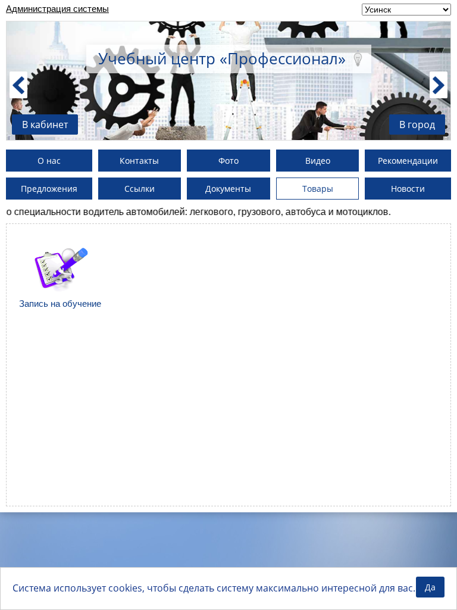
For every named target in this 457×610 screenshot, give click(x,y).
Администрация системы (57, 9)
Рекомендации (408, 160)
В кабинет (45, 124)
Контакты (139, 160)
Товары (317, 188)
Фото (228, 160)
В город (417, 124)
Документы (228, 188)
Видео (317, 160)
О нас (49, 160)
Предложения (49, 188)
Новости (408, 188)
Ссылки (139, 188)
